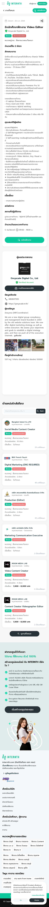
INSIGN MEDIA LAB (19, 563)
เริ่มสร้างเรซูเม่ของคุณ (22, 709)
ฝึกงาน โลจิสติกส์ (37, 845)
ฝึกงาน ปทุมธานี (9, 867)
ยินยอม (36, 900)
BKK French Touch (19, 457)
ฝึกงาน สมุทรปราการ (10, 863)
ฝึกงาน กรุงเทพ (33, 855)
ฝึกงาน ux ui (8, 845)
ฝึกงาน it (17, 850)
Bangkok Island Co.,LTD (21, 422)
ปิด (21, 900)
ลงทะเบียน (42, 3)
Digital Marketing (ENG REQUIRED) (22, 464)
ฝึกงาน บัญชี (8, 841)
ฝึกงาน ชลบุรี (26, 863)
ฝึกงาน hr (7, 850)
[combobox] (19, 411)
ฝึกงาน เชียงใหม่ (9, 859)
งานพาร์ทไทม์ (39, 878)
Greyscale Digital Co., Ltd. (24, 278)
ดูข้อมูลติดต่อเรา (12, 773)
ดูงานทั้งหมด (26, 633)
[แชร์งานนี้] (41, 20)
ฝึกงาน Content (38, 841)
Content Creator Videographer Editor (24, 606)
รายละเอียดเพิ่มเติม (38, 895)
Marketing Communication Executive (24, 535)
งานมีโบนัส (7, 882)
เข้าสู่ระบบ (32, 3)
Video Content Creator (16, 570)
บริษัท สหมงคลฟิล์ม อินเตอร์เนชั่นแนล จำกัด (28, 492)
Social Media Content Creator (20, 429)
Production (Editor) (14, 500)
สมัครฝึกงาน (41, 10)
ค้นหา (42, 411)
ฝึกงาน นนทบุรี (23, 859)
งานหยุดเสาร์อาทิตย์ (10, 887)
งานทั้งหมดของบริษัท (26, 288)
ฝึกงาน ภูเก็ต (23, 867)
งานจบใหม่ (7, 878)
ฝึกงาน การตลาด (22, 841)
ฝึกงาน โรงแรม (21, 845)
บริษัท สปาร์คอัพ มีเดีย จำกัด (22, 528)
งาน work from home (22, 878)
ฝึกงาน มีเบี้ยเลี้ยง (18, 855)
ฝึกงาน (5, 855)
